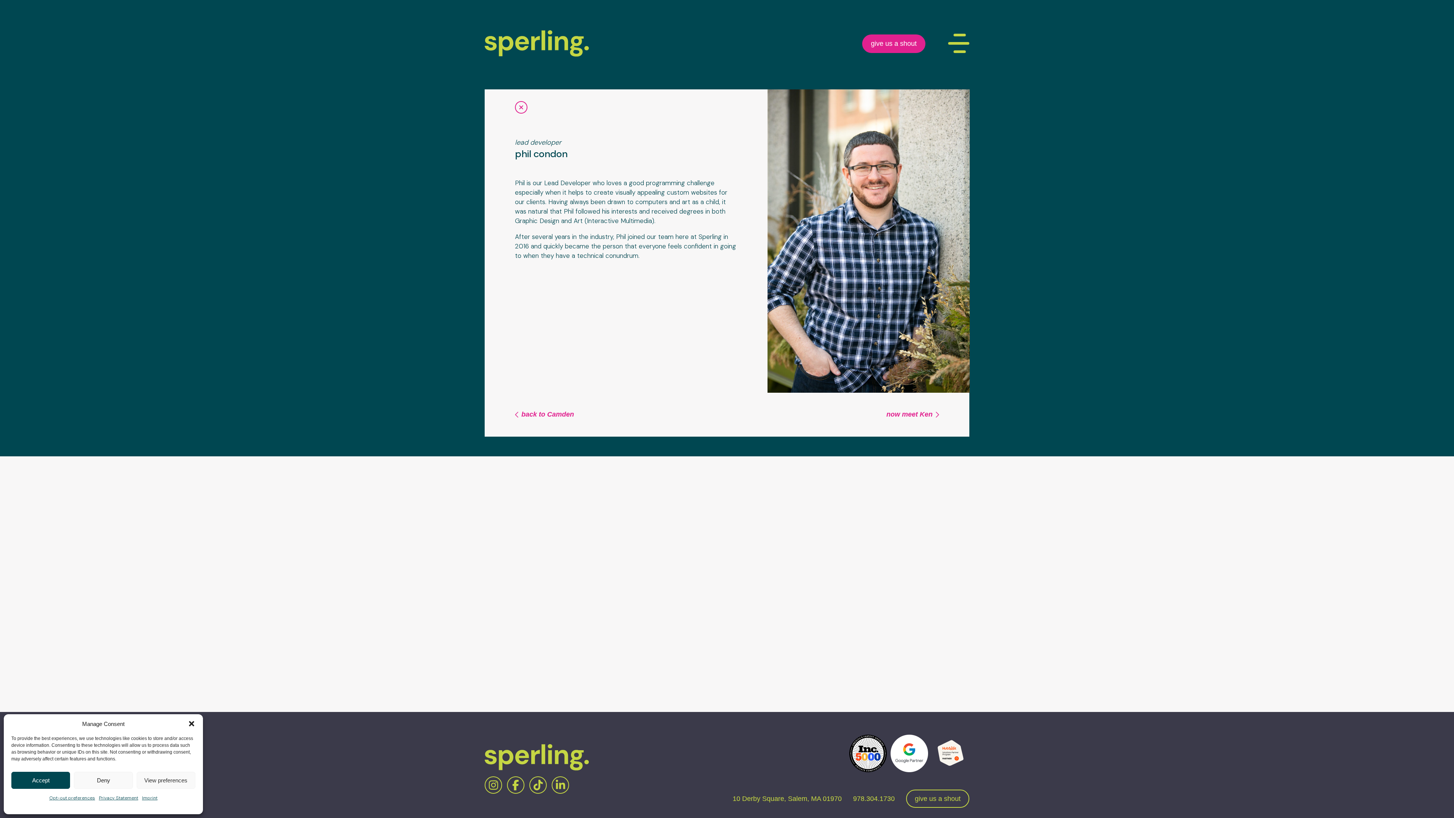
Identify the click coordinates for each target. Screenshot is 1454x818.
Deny (103, 780)
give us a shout (894, 43)
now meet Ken (909, 414)
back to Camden (547, 414)
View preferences (165, 780)
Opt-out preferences (72, 798)
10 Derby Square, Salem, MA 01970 (787, 798)
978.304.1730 (874, 798)
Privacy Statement (118, 798)
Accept (41, 780)
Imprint (150, 798)
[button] (191, 723)
